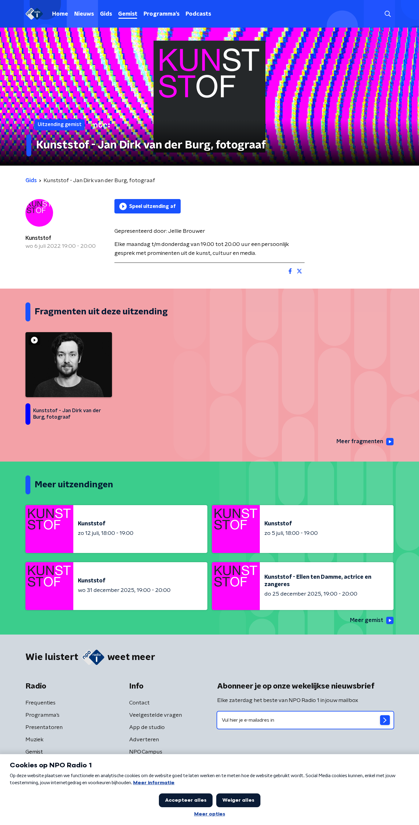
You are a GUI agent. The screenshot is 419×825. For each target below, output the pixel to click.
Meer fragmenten (359, 441)
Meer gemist (366, 620)
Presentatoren (44, 727)
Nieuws (84, 14)
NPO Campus (145, 752)
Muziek (34, 739)
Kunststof (38, 238)
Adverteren (144, 739)
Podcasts (198, 14)
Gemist (127, 14)
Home (60, 14)
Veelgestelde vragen (155, 715)
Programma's (161, 14)
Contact (139, 703)
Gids (106, 14)
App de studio (147, 727)
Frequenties (40, 703)
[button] (388, 14)
